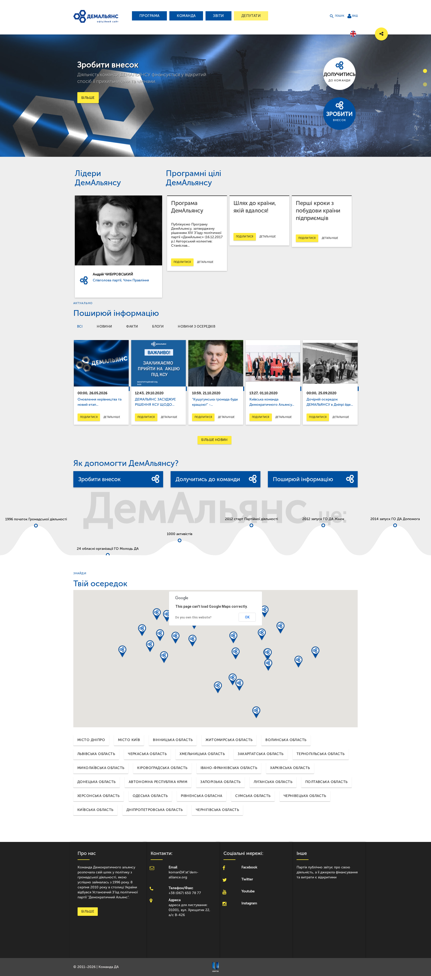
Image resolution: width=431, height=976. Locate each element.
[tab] (79, 326)
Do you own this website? (193, 617)
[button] (192, 640)
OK (247, 617)
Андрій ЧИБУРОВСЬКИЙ (113, 274)
